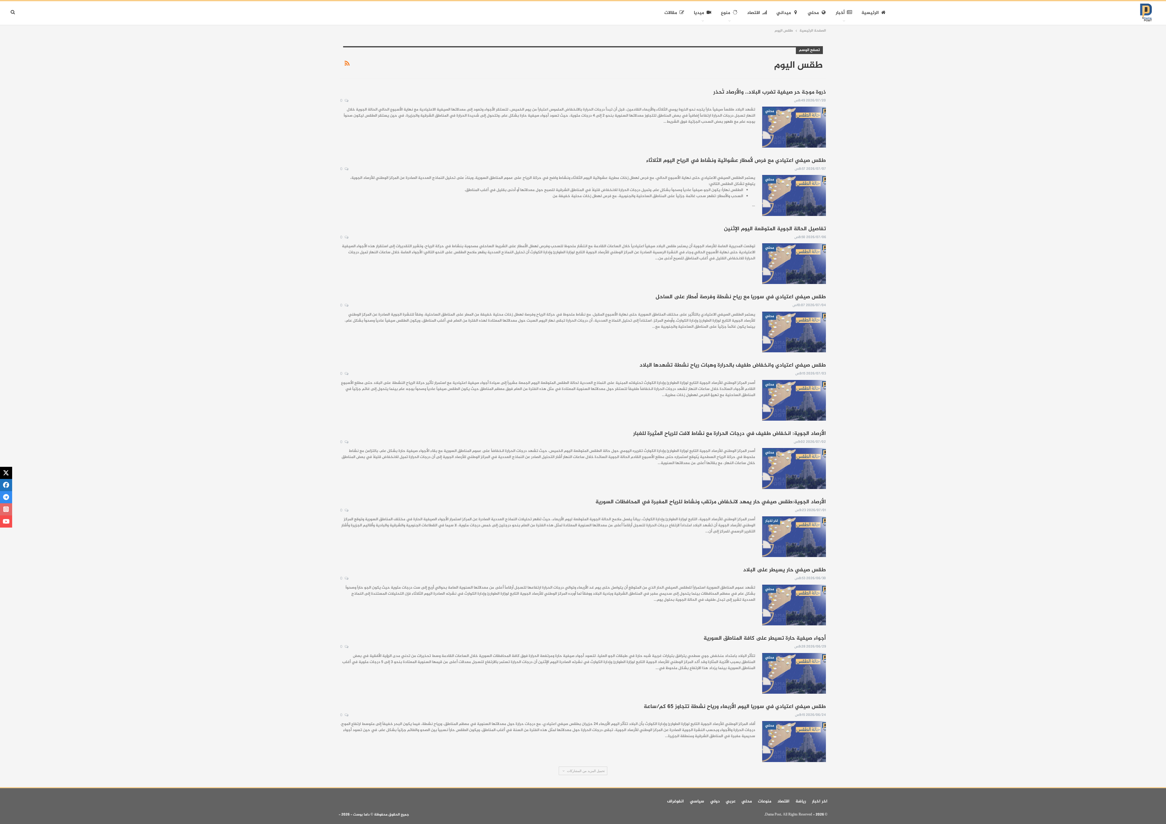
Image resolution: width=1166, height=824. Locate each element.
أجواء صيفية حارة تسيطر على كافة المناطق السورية (765, 638)
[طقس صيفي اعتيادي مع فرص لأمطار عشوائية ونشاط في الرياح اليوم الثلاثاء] (794, 195)
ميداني (783, 13)
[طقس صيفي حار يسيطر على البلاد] (794, 605)
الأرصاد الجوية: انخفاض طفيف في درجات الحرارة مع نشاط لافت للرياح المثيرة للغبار (729, 433)
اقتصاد (753, 13)
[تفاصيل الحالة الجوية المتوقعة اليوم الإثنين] (794, 263)
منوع (725, 13)
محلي (813, 13)
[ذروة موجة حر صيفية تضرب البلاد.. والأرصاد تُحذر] (794, 127)
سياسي (697, 801)
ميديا (699, 13)
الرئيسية (870, 13)
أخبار (840, 13)
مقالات (670, 13)
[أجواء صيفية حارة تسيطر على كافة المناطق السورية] (794, 673)
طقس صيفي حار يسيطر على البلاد (784, 570)
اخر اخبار (771, 521)
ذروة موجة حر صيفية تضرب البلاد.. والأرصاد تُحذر (769, 92)
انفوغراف (675, 801)
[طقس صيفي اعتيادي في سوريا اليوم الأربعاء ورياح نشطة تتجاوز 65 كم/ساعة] (794, 741)
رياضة (801, 801)
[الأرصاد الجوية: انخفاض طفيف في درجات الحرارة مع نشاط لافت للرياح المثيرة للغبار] (794, 468)
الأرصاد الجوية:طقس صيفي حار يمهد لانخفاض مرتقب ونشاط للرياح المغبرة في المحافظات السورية (710, 502)
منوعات (764, 801)
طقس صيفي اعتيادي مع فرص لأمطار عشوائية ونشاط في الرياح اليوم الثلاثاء (736, 160)
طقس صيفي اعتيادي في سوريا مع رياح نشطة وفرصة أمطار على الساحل (741, 297)
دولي (715, 801)
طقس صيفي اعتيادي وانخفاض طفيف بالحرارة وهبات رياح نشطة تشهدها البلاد (732, 365)
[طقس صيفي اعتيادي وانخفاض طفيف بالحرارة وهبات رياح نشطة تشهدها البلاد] (794, 400)
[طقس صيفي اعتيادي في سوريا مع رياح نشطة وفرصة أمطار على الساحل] (794, 332)
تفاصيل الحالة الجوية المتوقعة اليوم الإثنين (775, 229)
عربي (730, 801)
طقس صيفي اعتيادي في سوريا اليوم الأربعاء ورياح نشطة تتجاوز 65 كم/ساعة (735, 706)
